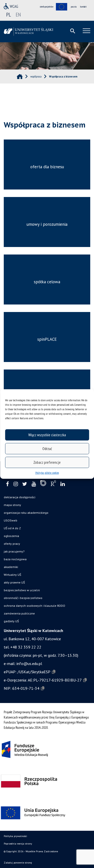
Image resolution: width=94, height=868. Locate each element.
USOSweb (10, 520)
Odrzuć (47, 448)
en (18, 14)
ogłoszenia (11, 536)
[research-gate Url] (53, 484)
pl (8, 14)
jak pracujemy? (14, 551)
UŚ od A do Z (12, 528)
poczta (73, 6)
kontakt (83, 6)
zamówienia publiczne (19, 613)
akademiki (11, 567)
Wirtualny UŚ (12, 574)
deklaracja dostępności (19, 497)
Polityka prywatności (15, 836)
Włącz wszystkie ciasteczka (47, 434)
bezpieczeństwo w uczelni (22, 590)
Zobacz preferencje (47, 462)
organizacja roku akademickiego (26, 512)
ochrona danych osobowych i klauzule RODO (34, 606)
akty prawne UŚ (14, 582)
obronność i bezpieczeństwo (23, 598)
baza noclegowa (15, 559)
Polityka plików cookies (47, 472)
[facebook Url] (7, 484)
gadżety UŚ (11, 621)
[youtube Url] (34, 484)
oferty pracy (12, 544)
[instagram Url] (16, 484)
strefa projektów (46, 6)
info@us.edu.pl (29, 663)
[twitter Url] (24, 484)
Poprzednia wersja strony (18, 843)
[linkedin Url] (62, 484)
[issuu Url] (43, 484)
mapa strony (12, 505)
